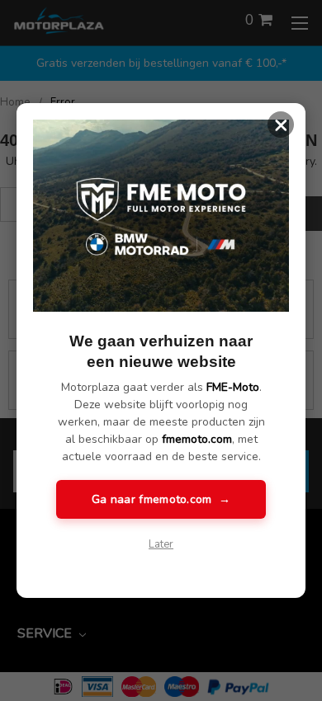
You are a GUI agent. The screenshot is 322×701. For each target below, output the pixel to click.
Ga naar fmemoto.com (161, 499)
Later (161, 544)
